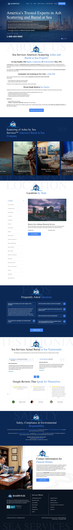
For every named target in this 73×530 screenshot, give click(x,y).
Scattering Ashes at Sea (36, 498)
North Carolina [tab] (12, 254)
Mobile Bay (31, 230)
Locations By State (49, 3)
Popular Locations (40, 3)
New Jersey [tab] (11, 247)
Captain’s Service (53, 498)
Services (27, 3)
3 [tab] (65, 38)
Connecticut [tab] (11, 208)
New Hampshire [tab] (12, 243)
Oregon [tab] (10, 258)
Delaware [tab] (10, 212)
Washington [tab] (11, 278)
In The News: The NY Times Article (57, 504)
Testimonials (34, 507)
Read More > (11, 371)
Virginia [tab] (10, 274)
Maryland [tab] (10, 235)
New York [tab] (10, 251)
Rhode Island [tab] (11, 262)
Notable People (53, 500)
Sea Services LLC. (13, 517)
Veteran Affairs (35, 502)
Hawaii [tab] (9, 224)
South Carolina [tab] (12, 266)
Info (31, 3)
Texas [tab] (9, 270)
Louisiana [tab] (10, 227)
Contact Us (52, 509)
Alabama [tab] (10, 200)
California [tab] (11, 204)
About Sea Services (54, 502)
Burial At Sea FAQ (35, 500)
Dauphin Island (52, 230)
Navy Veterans (35, 504)
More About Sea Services (36, 110)
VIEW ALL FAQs (36, 330)
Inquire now (62, 3)
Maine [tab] (9, 231)
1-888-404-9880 (14, 36)
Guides (34, 3)
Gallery (33, 511)
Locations (52, 507)
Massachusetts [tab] (12, 239)
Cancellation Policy (62, 519)
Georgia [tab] (10, 220)
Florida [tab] (10, 216)
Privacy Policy (55, 519)
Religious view (35, 509)
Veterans (55, 3)
